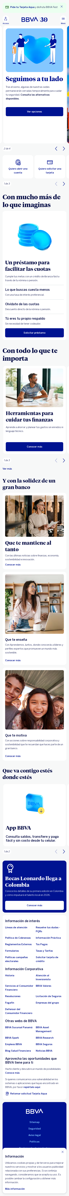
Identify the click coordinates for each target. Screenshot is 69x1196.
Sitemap (34, 1122)
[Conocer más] (34, 516)
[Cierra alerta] (61, 6)
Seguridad (34, 1128)
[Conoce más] (34, 802)
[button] (63, 148)
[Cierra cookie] (62, 1151)
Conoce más (12, 1072)
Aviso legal (34, 1135)
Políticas (34, 1141)
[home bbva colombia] (34, 19)
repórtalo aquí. (32, 1087)
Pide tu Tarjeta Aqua (22, 7)
